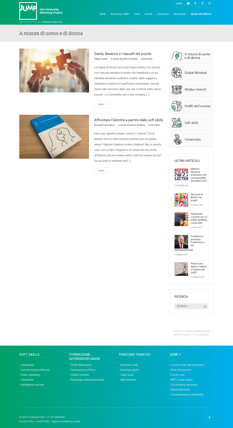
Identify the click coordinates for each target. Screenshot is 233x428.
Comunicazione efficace (35, 369)
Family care (177, 374)
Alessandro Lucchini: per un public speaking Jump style (199, 218)
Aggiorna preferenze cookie (65, 421)
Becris (176, 334)
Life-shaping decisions (184, 384)
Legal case (126, 374)
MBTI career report (181, 379)
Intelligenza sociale (32, 384)
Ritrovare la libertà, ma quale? (197, 197)
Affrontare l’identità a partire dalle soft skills (128, 120)
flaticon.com (202, 334)
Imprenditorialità (180, 389)
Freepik (189, 331)
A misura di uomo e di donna (124, 59)
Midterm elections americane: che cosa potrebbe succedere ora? (199, 175)
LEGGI (101, 104)
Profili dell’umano (81, 365)
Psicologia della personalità (87, 379)
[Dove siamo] (195, 3)
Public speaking (30, 374)
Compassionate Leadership (186, 394)
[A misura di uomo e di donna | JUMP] (44, 12)
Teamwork (27, 379)
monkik (196, 331)
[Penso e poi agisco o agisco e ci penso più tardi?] (181, 269)
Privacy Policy (26, 421)
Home (102, 14)
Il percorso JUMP (120, 14)
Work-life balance (180, 369)
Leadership (27, 365)
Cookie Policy (43, 421)
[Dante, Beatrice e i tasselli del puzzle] (54, 70)
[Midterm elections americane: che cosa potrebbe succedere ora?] (181, 174)
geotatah (205, 331)
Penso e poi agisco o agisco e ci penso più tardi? (199, 268)
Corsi (137, 14)
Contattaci (163, 14)
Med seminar (128, 379)
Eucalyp (187, 334)
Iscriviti (148, 14)
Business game (129, 369)
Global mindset (80, 374)
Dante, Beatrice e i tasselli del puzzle (122, 54)
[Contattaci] (188, 3)
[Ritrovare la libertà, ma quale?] (181, 200)
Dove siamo (180, 14)
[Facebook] (202, 3)
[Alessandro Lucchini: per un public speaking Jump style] (181, 219)
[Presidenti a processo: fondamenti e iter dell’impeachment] (181, 242)
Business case (129, 365)
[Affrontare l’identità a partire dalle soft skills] (54, 137)
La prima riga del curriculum (187, 365)
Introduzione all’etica (83, 369)
